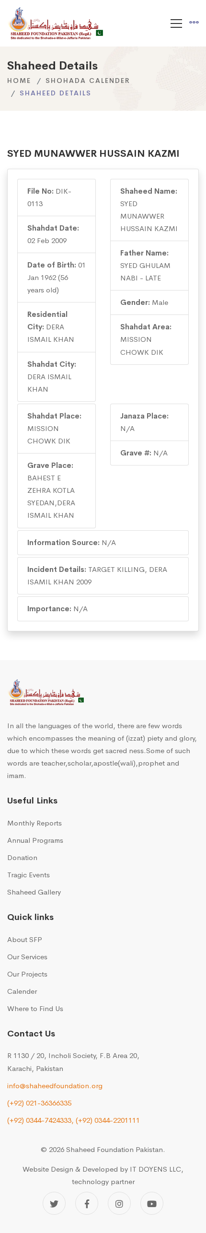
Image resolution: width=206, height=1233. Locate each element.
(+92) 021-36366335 (39, 1102)
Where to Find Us (35, 1008)
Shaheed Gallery (34, 891)
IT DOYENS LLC (155, 1169)
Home (19, 80)
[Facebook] (86, 1203)
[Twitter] (54, 1203)
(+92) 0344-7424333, (40, 1120)
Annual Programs (35, 840)
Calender (22, 991)
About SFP (24, 939)
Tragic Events (28, 874)
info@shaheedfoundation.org (55, 1085)
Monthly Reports (34, 822)
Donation (22, 857)
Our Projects (27, 973)
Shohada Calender (88, 80)
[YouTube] (151, 1203)
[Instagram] (119, 1203)
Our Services (27, 956)
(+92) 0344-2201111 (108, 1120)
